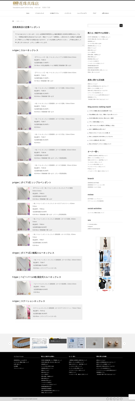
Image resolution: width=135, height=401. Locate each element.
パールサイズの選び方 (93, 61)
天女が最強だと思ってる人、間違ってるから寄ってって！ (103, 114)
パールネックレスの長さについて (96, 63)
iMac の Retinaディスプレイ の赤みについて (100, 144)
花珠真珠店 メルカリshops (94, 187)
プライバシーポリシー (19, 368)
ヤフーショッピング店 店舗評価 (95, 201)
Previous (9, 343)
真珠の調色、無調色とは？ (94, 54)
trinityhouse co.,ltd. (23, 399)
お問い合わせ (105, 13)
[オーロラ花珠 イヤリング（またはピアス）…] (113, 342)
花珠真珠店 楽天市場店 (93, 182)
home (27, 13)
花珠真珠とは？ (91, 41)
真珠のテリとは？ (92, 48)
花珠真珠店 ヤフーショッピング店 (96, 185)
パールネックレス (39, 13)
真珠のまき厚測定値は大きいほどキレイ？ (98, 86)
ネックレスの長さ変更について (95, 164)
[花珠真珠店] (31, 8)
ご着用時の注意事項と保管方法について (98, 155)
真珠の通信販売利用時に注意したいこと (98, 70)
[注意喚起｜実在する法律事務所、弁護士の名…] (40, 342)
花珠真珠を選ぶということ (94, 45)
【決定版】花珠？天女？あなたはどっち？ (98, 99)
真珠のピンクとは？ (93, 84)
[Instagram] (114, 399)
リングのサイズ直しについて (95, 162)
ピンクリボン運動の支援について (96, 212)
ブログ (94, 13)
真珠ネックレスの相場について (95, 88)
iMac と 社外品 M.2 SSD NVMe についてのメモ (101, 136)
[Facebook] (111, 399)
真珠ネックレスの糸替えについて (96, 157)
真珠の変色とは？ (92, 56)
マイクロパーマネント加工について (96, 166)
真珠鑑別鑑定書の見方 (93, 65)
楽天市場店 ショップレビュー (95, 198)
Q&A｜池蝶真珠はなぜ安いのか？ (97, 129)
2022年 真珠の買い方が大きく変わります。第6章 (101, 118)
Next (124, 343)
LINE (117, 399)
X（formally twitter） (93, 224)
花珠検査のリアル (92, 97)
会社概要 (16, 366)
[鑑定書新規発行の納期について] (76, 342)
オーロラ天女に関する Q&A (94, 43)
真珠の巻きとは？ (92, 50)
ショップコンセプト (82, 13)
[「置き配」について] (58, 338)
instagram (90, 226)
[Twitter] (107, 399)
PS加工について (92, 168)
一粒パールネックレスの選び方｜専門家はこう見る (101, 125)
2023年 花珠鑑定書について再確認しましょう (99, 37)
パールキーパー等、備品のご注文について (98, 171)
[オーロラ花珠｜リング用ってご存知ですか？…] (95, 342)
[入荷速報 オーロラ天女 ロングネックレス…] (21, 342)
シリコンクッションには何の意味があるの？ (99, 95)
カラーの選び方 (91, 52)
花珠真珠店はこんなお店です (20, 360)
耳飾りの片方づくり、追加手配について (98, 160)
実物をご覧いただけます (94, 72)
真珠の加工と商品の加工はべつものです (98, 90)
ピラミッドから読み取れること (95, 92)
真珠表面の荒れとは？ (93, 59)
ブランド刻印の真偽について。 (97, 122)
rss (121, 399)
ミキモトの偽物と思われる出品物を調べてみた (100, 110)
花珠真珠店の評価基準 (93, 67)
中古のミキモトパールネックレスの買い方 (99, 133)
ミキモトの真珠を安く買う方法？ (97, 140)
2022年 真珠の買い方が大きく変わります (98, 39)
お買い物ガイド (17, 364)
